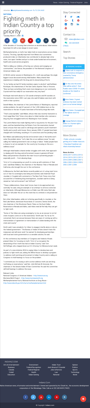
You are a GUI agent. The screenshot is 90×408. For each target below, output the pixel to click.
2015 (80, 155)
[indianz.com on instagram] (72, 24)
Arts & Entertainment (11, 365)
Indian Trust (56, 365)
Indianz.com (49, 405)
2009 (70, 160)
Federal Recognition (34, 367)
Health (33, 372)
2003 (80, 162)
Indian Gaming (64, 2)
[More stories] (22, 36)
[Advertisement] (30, 303)
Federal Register (76, 2)
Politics (75, 367)
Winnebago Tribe (40, 388)
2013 (70, 157)
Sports (75, 370)
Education (11, 375)
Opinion (75, 365)
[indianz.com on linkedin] (78, 24)
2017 (70, 155)
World (75, 375)
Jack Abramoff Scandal (56, 367)
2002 (65, 165)
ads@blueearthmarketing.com (22, 10)
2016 (75, 155)
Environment (33, 365)
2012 (75, 157)
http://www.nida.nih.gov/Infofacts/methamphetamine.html (24, 283)
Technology (75, 372)
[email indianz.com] (66, 39)
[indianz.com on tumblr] (73, 20)
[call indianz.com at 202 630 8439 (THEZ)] (66, 42)
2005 (70, 162)
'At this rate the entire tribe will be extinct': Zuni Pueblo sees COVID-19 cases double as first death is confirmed (73, 89)
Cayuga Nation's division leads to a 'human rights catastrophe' (73, 123)
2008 (75, 160)
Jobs (86, 2)
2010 (65, 160)
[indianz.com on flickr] (66, 24)
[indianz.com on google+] (66, 20)
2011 (80, 157)
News (55, 2)
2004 (75, 162)
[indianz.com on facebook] (66, 16)
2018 (65, 155)
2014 (65, 157)
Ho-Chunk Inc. (63, 386)
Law (56, 372)
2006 (65, 162)
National (7, 14)
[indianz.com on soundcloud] (78, 16)
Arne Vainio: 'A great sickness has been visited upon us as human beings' (72, 101)
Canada (11, 370)
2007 (80, 160)
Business (11, 367)
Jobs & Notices (56, 370)
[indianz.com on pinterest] (78, 20)
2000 (75, 165)
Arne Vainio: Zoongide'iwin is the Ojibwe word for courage (73, 112)
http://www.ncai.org (41, 276)
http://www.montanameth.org (32, 278)
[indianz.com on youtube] (66, 28)
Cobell (11, 372)
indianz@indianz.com (76, 39)
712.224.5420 (39, 10)
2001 (70, 165)
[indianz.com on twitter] (71, 16)
